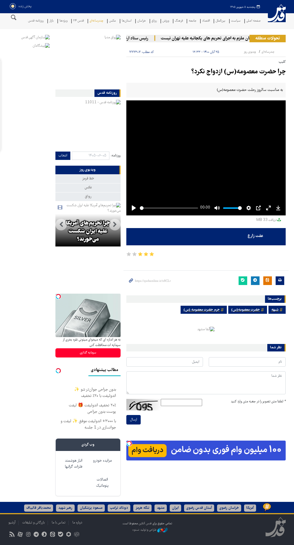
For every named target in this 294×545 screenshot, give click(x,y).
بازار (51, 21)
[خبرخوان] (12, 535)
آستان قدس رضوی (199, 508)
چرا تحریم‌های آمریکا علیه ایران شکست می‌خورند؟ (88, 231)
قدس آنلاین (277, 16)
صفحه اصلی (253, 21)
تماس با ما (58, 522)
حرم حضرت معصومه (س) (201, 309)
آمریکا (250, 508)
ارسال (133, 419)
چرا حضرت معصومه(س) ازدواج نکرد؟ (238, 72)
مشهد (161, 508)
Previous (115, 224)
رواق (154, 21)
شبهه (274, 309)
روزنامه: (116, 155)
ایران (175, 508)
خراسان (141, 21)
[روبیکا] (76, 535)
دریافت (266, 220)
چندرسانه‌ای (96, 21)
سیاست (236, 21)
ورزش (166, 21)
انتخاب (63, 155)
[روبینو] (68, 535)
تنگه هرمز (142, 508)
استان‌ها (126, 21)
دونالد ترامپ (119, 508)
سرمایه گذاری (88, 352)
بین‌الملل (220, 21)
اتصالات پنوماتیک (102, 483)
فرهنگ (179, 21)
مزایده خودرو (102, 461)
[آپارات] (20, 535)
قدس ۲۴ (78, 21)
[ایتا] (52, 535)
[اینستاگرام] (28, 535)
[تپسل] (129, 443)
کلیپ (282, 62)
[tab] (88, 170)
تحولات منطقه (267, 38)
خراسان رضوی (229, 508)
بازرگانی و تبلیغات (33, 522)
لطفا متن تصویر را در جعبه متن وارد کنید (258, 401)
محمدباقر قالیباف (38, 508)
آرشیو (12, 522)
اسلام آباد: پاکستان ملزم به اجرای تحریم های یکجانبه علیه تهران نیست (223, 38)
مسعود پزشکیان (91, 508)
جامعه (192, 21)
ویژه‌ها (63, 21)
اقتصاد (206, 21)
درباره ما (77, 522)
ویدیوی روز (250, 52)
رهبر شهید (65, 508)
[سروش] (44, 535)
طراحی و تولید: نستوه (144, 530)
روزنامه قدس (36, 21)
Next (61, 224)
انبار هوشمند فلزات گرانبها (73, 464)
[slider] (169, 208)
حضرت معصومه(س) (245, 309)
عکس (112, 21)
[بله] (60, 535)
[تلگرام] (36, 535)
